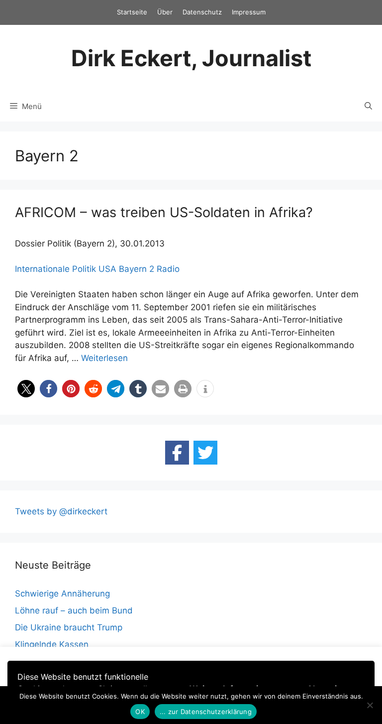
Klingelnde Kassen (52, 644)
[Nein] (370, 705)
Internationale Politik (55, 269)
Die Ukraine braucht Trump (68, 627)
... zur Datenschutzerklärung (206, 712)
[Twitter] (205, 453)
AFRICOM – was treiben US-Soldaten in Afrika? (164, 212)
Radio (168, 269)
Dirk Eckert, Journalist (191, 58)
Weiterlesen (104, 358)
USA (107, 269)
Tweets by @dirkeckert (61, 511)
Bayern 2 (136, 269)
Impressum (249, 12)
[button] (26, 388)
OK (140, 712)
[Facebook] (177, 453)
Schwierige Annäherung (62, 594)
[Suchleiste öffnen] (368, 106)
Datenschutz (202, 12)
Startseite (132, 12)
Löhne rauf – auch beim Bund (74, 610)
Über (165, 12)
